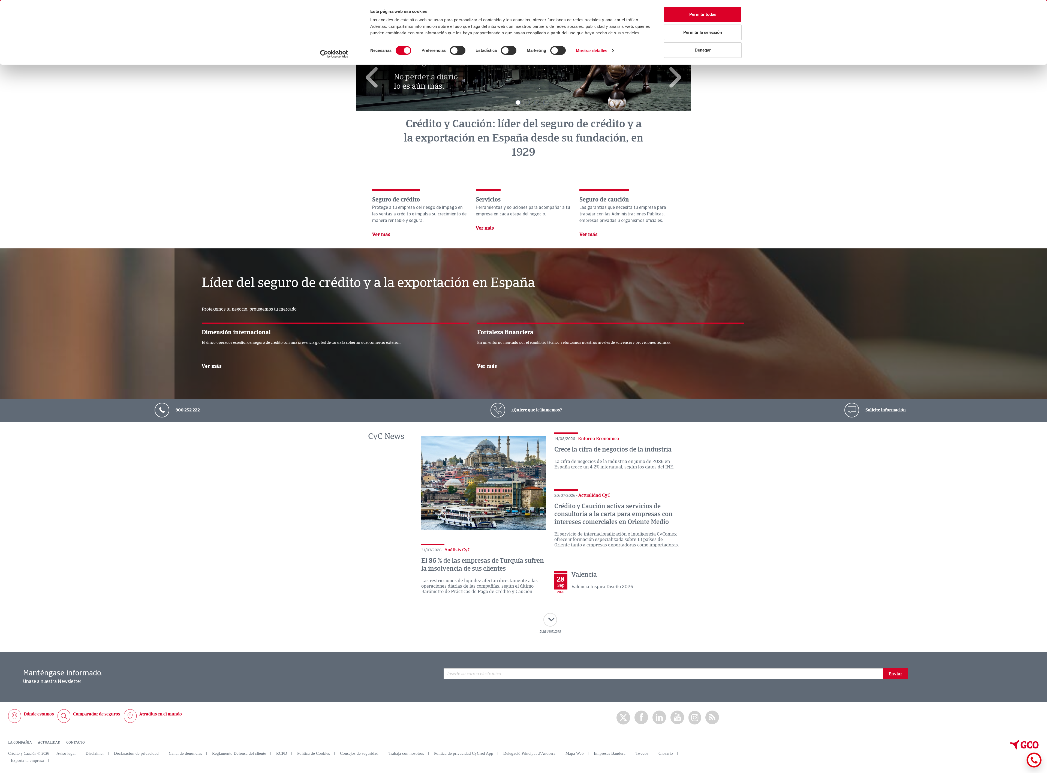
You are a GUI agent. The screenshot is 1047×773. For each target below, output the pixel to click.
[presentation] (372, 77)
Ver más (381, 234)
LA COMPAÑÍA (20, 742)
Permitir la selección (702, 32)
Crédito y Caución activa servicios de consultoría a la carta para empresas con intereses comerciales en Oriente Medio (613, 514)
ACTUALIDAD (49, 742)
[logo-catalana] (1024, 748)
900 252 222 (187, 410)
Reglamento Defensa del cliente (239, 753)
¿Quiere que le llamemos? (536, 410)
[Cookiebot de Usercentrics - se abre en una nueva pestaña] (334, 54)
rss (712, 717)
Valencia (584, 574)
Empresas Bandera (609, 753)
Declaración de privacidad (136, 753)
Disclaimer (95, 753)
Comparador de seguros (96, 714)
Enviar (895, 674)
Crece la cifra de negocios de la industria (613, 449)
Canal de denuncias (185, 753)
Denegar (703, 50)
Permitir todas (702, 14)
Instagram (694, 718)
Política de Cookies (313, 753)
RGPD (281, 753)
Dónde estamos (39, 714)
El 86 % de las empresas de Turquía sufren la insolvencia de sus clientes (482, 565)
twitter (623, 718)
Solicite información (885, 410)
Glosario (665, 753)
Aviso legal (66, 753)
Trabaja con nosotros (406, 753)
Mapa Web (574, 753)
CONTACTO (75, 742)
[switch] (457, 50)
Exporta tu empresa (27, 760)
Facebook (641, 717)
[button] (518, 102)
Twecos (642, 753)
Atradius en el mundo (160, 714)
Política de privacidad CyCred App (463, 753)
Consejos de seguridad (359, 753)
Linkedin (659, 717)
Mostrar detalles (591, 50)
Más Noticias (550, 631)
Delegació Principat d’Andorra (529, 753)
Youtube (677, 717)
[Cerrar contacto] (1018, 766)
